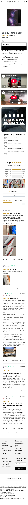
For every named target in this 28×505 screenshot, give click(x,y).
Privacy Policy (5, 464)
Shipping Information (7, 461)
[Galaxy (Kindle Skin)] (14, 17)
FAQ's (16, 445)
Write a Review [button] (14, 191)
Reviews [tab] (5, 200)
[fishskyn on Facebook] (2, 453)
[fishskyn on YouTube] (3, 453)
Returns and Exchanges (18, 452)
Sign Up (20, 468)
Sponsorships (18, 450)
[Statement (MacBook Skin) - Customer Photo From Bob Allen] (5, 186)
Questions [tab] (16, 200)
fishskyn (15, 483)
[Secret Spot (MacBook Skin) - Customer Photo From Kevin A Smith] (17, 186)
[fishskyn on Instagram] (5, 453)
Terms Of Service (6, 466)
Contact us (18, 448)
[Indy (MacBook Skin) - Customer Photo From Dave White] (22, 181)
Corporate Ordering (20, 455)
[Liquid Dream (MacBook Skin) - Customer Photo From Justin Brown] (11, 186)
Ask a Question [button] (14, 195)
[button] (22, 259)
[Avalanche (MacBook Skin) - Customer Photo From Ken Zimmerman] (5, 181)
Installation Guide (19, 443)
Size (2, 41)
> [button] (19, 432)
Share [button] (6, 259)
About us (17, 447)
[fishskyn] (14, 2)
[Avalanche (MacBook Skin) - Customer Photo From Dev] (22, 186)
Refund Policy (5, 463)
